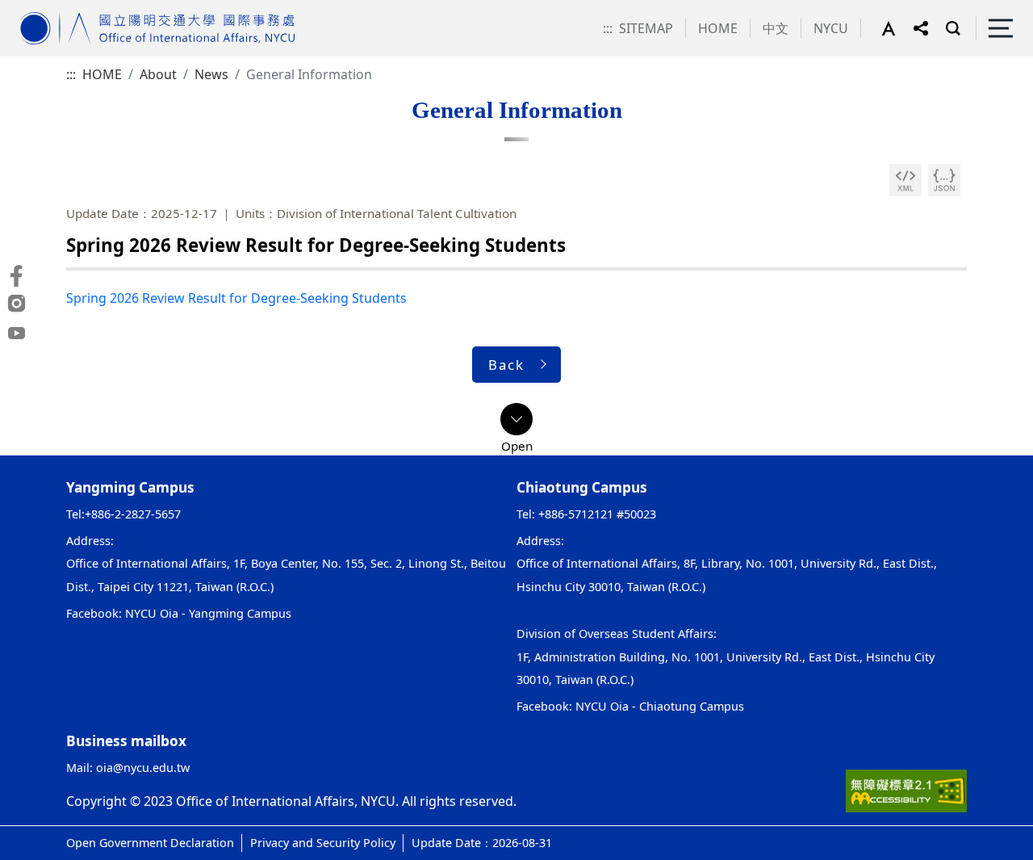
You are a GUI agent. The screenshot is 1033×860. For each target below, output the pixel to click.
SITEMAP (646, 28)
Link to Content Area (62, 10)
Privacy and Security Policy (322, 842)
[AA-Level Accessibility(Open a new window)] (906, 790)
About (158, 74)
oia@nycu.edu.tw (143, 767)
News (211, 74)
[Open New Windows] (905, 180)
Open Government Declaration (150, 842)
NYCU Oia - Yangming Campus (208, 613)
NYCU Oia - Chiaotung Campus (659, 706)
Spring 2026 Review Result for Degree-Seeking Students (236, 298)
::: (608, 28)
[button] (897, 28)
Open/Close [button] (516, 419)
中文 (775, 28)
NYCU (830, 28)
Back (506, 364)
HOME (718, 28)
